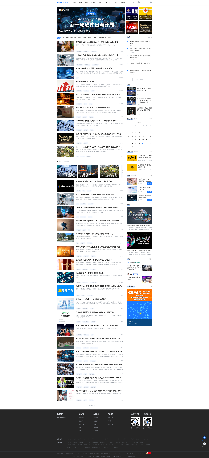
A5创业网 (106, 439)
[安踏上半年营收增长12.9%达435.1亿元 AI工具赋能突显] (65, 330)
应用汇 (118, 439)
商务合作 (95, 424)
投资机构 (83, 203)
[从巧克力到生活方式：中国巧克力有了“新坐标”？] (65, 264)
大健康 (78, 230)
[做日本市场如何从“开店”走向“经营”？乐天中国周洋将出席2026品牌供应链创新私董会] (65, 395)
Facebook (114, 444)
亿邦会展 (110, 417)
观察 (80, 427)
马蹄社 (93, 2)
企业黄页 (93, 439)
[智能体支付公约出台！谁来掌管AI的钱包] (65, 303)
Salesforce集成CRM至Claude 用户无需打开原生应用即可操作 (100, 147)
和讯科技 (69, 439)
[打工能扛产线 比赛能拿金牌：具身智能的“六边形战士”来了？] (65, 60)
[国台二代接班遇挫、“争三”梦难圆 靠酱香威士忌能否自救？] (65, 99)
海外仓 (93, 256)
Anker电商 (79, 444)
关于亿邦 (95, 417)
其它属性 (90, 243)
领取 (149, 183)
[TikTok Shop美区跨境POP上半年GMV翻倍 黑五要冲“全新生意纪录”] (65, 343)
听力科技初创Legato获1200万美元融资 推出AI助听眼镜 (97, 221)
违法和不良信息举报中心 (131, 456)
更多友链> (146, 439)
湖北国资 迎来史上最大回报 (86, 81)
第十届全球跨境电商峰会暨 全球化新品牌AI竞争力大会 (144, 225)
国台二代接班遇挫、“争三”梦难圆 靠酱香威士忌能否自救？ (98, 94)
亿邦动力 (59, 453)
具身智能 (91, 203)
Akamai (68, 447)
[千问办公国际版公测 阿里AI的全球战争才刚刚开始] (65, 317)
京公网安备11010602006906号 (137, 453)
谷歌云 (80, 447)
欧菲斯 (127, 444)
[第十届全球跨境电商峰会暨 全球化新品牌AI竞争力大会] (139, 215)
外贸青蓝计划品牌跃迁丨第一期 (144, 166)
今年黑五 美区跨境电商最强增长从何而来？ (87, 175)
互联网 (82, 243)
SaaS (82, 156)
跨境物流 (79, 361)
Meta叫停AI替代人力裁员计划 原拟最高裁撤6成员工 (96, 234)
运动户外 (86, 334)
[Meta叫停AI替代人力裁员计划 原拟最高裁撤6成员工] (65, 238)
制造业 (91, 117)
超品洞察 (118, 442)
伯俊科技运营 (87, 447)
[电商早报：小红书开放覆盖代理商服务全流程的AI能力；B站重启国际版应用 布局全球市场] (65, 290)
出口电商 (93, 387)
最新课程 (130, 152)
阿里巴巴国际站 (140, 444)
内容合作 (95, 421)
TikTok (78, 348)
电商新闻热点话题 (71, 444)
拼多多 (78, 117)
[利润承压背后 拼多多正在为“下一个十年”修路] (65, 112)
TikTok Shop (94, 348)
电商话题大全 (95, 442)
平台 (85, 374)
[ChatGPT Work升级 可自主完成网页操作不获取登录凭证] (65, 212)
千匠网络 (122, 444)
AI (77, 77)
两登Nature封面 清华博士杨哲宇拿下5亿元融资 (94, 68)
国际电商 (92, 374)
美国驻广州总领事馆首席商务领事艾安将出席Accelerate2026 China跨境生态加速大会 (109, 378)
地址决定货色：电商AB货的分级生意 (90, 273)
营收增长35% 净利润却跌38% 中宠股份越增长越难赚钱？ (98, 42)
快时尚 (85, 130)
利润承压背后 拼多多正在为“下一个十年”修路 (93, 108)
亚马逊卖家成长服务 (96, 447)
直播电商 (90, 295)
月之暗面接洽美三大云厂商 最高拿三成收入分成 (94, 181)
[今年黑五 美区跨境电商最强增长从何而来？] (88, 171)
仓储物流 (86, 256)
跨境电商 (79, 143)
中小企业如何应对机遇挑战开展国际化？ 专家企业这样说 (134, 268)
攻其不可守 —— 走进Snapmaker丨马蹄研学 (145, 157)
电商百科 (88, 442)
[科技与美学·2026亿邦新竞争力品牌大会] (139, 240)
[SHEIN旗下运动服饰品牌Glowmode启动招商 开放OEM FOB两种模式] (65, 125)
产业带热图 (131, 286)
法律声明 (95, 430)
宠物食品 (86, 51)
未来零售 (86, 90)
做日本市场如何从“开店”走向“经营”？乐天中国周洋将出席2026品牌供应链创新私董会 (108, 391)
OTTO (102, 444)
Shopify (108, 444)
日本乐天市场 (96, 444)
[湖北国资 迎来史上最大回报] (65, 86)
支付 (92, 308)
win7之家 (99, 439)
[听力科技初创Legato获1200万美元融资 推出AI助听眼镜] (65, 225)
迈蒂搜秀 (148, 444)
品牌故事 (79, 51)
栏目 (80, 430)
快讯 (128, 37)
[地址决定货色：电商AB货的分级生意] (65, 277)
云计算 (78, 190)
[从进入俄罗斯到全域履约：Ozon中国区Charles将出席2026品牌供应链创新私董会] (65, 356)
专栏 (128, 259)
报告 (128, 175)
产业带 (115, 2)
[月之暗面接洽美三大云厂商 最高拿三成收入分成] (65, 186)
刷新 (149, 37)
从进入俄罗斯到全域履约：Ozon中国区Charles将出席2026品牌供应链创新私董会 (107, 352)
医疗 (84, 230)
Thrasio (74, 447)
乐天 (85, 400)
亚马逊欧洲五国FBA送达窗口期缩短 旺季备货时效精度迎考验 (99, 365)
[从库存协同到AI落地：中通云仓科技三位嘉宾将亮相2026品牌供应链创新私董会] (65, 138)
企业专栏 (107, 2)
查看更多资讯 (91, 405)
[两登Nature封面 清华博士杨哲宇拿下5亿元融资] (65, 73)
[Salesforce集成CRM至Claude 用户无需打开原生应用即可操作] (65, 151)
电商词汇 (75, 442)
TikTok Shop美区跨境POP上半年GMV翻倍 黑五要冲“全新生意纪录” (102, 338)
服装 (92, 130)
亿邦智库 (110, 424)
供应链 (84, 117)
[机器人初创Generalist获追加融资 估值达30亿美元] (65, 199)
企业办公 (83, 217)
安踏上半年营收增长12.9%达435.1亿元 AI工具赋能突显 (97, 325)
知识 (80, 2)
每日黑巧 (85, 269)
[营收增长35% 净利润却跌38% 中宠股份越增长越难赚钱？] (65, 46)
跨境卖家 (79, 130)
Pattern (86, 387)
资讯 (74, 2)
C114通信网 (131, 439)
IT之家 (74, 439)
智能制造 (87, 64)
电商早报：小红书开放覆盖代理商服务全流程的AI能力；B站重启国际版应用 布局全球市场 (110, 286)
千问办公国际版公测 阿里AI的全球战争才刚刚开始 (95, 312)
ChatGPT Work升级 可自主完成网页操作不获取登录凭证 (97, 208)
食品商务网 (86, 439)
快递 (83, 295)
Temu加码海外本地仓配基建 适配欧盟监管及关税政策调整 (98, 247)
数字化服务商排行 (126, 442)
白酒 (91, 104)
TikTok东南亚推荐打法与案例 (134, 278)
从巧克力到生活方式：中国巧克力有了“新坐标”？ (94, 260)
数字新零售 (93, 282)
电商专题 (69, 442)
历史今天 (112, 442)
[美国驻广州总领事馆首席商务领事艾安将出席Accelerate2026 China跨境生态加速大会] (65, 382)
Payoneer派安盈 (108, 447)
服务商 (88, 156)
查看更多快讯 (139, 79)
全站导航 (81, 414)
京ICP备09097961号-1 (123, 453)
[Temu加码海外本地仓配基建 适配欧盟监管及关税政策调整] (65, 251)
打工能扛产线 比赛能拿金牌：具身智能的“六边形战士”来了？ (99, 55)
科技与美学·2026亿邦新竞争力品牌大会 (139, 250)
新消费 (78, 269)
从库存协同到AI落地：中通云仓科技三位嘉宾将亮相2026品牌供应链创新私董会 (106, 134)
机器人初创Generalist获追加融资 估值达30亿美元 (95, 194)
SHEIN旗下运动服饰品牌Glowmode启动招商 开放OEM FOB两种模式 (102, 121)
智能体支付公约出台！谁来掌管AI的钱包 (91, 299)
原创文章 (81, 417)
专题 (128, 204)
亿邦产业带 (138, 439)
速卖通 (132, 444)
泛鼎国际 (116, 447)
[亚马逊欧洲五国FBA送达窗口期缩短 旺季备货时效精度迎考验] (65, 369)
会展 (86, 2)
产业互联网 (79, 64)
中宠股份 (94, 51)
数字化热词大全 (104, 442)
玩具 (78, 295)
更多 (122, 171)
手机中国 (112, 439)
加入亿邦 (95, 427)
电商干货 (81, 424)
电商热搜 (81, 442)
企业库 (81, 421)
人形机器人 (95, 64)
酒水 (85, 104)
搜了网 (79, 439)
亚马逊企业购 (87, 444)
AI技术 (93, 321)
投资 (93, 90)
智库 (100, 2)
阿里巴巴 (85, 308)
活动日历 (130, 119)
